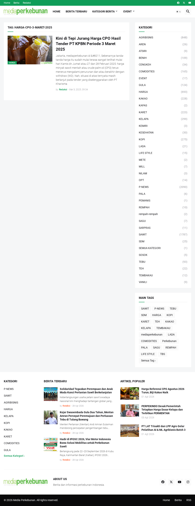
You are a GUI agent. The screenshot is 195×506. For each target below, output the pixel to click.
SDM (144, 315)
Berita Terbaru (76, 11)
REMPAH (170, 347)
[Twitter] (171, 482)
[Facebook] (163, 482)
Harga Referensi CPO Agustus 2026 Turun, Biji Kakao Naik (162, 390)
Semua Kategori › (14, 455)
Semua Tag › (148, 360)
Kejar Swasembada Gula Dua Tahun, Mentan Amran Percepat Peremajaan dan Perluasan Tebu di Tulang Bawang (86, 416)
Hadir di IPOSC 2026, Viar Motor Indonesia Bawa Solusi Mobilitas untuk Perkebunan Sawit (85, 443)
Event (127, 11)
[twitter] (184, 3)
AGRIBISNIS (11, 402)
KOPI (170, 315)
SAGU (156, 347)
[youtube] (190, 3)
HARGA (156, 315)
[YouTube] (179, 482)
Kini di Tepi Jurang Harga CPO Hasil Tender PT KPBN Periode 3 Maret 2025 (88, 44)
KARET (145, 321)
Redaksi (27, 3)
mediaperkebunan (151, 334)
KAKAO (169, 321)
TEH (157, 321)
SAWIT (145, 308)
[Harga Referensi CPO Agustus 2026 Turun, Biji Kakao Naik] (129, 393)
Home (7, 3)
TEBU (173, 308)
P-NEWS (159, 308)
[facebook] (178, 3)
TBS (162, 354)
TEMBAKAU (163, 328)
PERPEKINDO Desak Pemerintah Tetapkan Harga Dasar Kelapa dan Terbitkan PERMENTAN (162, 410)
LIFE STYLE (148, 354)
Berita (16, 3)
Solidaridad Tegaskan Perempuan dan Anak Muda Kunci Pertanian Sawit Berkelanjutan (86, 390)
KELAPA (146, 328)
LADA (171, 334)
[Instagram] (188, 482)
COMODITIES (149, 341)
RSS (188, 500)
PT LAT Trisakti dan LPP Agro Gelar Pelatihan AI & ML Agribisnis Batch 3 (163, 428)
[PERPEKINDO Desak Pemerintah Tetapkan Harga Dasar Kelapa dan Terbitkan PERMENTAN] (129, 410)
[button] (178, 12)
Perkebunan (169, 341)
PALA (144, 347)
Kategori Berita (103, 11)
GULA (7, 450)
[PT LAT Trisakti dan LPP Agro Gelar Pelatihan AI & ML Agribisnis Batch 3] (129, 430)
